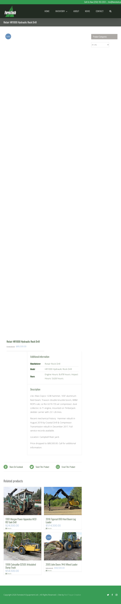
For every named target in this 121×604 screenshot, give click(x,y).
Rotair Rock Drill (52, 363)
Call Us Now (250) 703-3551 (95, 1)
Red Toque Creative (72, 594)
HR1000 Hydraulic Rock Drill (58, 369)
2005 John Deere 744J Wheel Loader (62, 564)
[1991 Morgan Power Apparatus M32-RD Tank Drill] (22, 501)
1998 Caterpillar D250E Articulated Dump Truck (20, 565)
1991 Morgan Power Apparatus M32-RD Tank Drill (21, 520)
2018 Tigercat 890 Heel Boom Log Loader (61, 520)
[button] (110, 11)
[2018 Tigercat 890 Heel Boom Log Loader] (63, 501)
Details (7, 528)
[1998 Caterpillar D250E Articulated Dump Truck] (22, 546)
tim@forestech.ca (114, 1)
